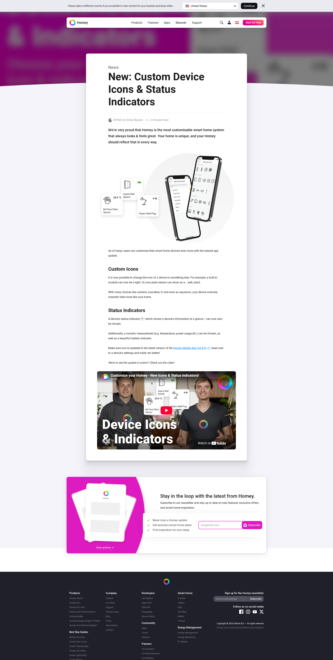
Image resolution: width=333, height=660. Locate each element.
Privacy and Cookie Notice (229, 627)
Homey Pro (74, 602)
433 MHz (182, 611)
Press (109, 621)
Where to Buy (112, 611)
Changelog (147, 611)
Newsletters (112, 625)
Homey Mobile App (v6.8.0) (190, 348)
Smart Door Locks (78, 641)
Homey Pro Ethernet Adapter (83, 625)
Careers (109, 598)
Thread (181, 621)
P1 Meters (183, 641)
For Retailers (148, 658)
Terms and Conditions (253, 627)
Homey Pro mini (77, 607)
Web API (146, 607)
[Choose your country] (237, 22)
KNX (180, 607)
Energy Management (188, 632)
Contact (109, 630)
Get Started (147, 598)
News (113, 67)
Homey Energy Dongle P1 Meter (84, 621)
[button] (210, 6)
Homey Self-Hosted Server (82, 611)
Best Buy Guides (78, 632)
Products (136, 22)
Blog (108, 616)
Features (153, 22)
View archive (104, 547)
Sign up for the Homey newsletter (244, 593)
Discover (181, 22)
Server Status (148, 616)
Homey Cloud (75, 598)
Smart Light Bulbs (78, 655)
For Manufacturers (151, 653)
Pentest (145, 637)
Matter (181, 616)
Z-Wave (181, 598)
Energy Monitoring (186, 637)
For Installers (148, 649)
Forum (145, 632)
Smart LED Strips (77, 650)
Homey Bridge (76, 616)
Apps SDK (147, 602)
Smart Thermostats (78, 646)
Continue (249, 6)
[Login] (229, 22)
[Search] (222, 22)
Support (197, 22)
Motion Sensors (77, 637)
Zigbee (181, 602)
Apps (167, 22)
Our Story (110, 602)
